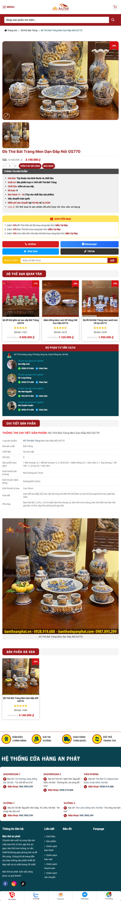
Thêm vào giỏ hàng (30, 166)
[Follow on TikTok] (23, 883)
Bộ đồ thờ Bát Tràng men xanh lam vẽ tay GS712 (100, 322)
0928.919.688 (27, 382)
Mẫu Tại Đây (61, 225)
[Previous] (2, 312)
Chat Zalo (43, 368)
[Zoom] (6, 116)
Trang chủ (12, 30)
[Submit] (113, 20)
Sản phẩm (51, 841)
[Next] (118, 312)
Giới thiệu (50, 836)
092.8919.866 (27, 396)
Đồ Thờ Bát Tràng (31, 440)
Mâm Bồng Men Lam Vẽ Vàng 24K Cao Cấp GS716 (60, 322)
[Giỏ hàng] (115, 7)
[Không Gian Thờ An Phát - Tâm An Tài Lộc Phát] (60, 7)
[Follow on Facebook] (5, 883)
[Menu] (8, 7)
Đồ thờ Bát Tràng (29, 30)
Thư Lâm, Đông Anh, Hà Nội (89, 807)
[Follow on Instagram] (14, 883)
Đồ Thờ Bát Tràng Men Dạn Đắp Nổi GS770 (20, 700)
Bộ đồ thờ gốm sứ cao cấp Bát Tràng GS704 (21, 322)
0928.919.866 (27, 368)
